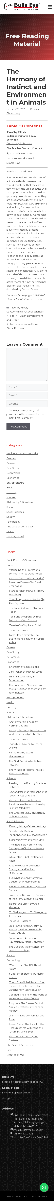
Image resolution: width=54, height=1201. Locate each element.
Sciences (11, 507)
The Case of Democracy (20, 526)
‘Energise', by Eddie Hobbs (24, 667)
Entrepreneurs (15, 482)
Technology (13, 521)
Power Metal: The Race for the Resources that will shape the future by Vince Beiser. (26, 1028)
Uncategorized (15, 536)
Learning (11, 492)
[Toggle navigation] (50, 7)
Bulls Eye (27, 1196)
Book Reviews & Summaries (22, 453)
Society (10, 517)
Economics (12, 478)
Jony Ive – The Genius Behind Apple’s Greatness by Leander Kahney (26, 1007)
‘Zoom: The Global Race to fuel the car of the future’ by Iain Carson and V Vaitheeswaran (26, 986)
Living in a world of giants (20, 158)
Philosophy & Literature (20, 502)
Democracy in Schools (19, 143)
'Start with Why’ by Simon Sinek (27, 839)
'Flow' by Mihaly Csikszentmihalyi (27, 826)
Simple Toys (13, 163)
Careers (10, 463)
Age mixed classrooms (19, 153)
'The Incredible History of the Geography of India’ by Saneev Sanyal (26, 848)
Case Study (12, 468)
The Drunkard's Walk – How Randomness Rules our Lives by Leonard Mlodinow (27, 804)
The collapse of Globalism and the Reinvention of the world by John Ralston (27, 689)
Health (10, 487)
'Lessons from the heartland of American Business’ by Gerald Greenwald (26, 582)
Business (11, 458)
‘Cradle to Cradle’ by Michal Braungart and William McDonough (24, 869)
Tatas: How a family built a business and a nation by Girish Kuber (26, 639)
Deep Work (13, 473)
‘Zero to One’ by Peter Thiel (25, 625)
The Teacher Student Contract (24, 148)
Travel (10, 531)
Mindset (11, 497)
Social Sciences (34, 311)
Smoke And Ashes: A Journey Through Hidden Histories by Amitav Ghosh (25, 930)
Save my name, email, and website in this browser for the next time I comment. (26, 414)
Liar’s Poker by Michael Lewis (25, 671)
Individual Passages (20, 630)
